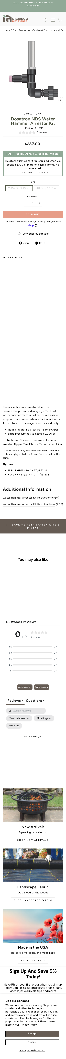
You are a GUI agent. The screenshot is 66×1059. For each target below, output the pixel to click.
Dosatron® (33, 114)
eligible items (46, 164)
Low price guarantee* (36, 233)
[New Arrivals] (33, 805)
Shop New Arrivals (33, 840)
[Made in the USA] (33, 926)
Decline (32, 1042)
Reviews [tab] (15, 701)
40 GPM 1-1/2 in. (46, 188)
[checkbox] (14, 726)
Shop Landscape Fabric (33, 900)
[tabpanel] (33, 740)
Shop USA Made (33, 960)
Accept (32, 1033)
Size (33, 182)
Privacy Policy (28, 1024)
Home (6, 30)
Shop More (49, 154)
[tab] (35, 701)
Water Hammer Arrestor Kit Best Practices (29, 504)
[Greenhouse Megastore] (15, 18)
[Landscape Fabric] (33, 865)
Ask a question (24, 687)
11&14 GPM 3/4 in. (19, 188)
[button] (33, 647)
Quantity (33, 196)
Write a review (41, 687)
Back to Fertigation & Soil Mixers (35, 526)
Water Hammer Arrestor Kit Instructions (27, 497)
